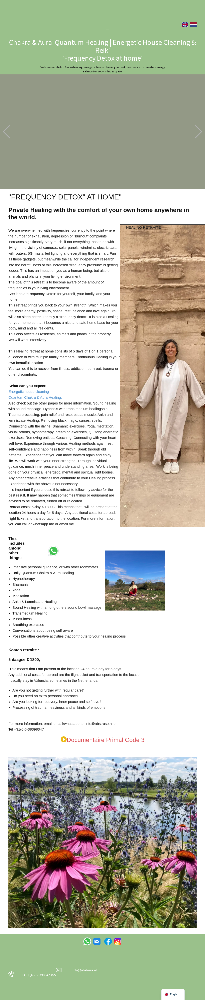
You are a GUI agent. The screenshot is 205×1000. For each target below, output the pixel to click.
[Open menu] (107, 28)
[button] (6, 131)
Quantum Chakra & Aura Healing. (35, 397)
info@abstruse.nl (85, 970)
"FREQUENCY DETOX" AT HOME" (65, 197)
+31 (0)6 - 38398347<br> (38, 975)
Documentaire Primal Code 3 (106, 740)
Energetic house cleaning (28, 392)
